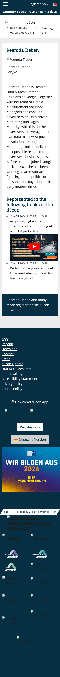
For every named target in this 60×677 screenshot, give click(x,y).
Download (10, 349)
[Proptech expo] (16, 602)
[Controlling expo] (16, 556)
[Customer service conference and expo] (44, 623)
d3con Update (12, 364)
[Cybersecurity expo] (44, 556)
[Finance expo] (16, 569)
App (5, 339)
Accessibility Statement (19, 378)
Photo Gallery (12, 373)
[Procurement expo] (44, 585)
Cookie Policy (12, 388)
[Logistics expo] (44, 569)
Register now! (38, 4)
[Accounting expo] (16, 542)
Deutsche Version (32, 439)
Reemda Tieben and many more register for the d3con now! (28, 305)
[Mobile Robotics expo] (16, 585)
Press (6, 359)
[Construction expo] (44, 542)
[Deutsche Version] (56, 4)
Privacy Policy (12, 383)
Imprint (7, 344)
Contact (8, 354)
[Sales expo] (16, 623)
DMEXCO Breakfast (17, 369)
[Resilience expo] (44, 602)
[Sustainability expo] (30, 644)
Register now (30, 427)
